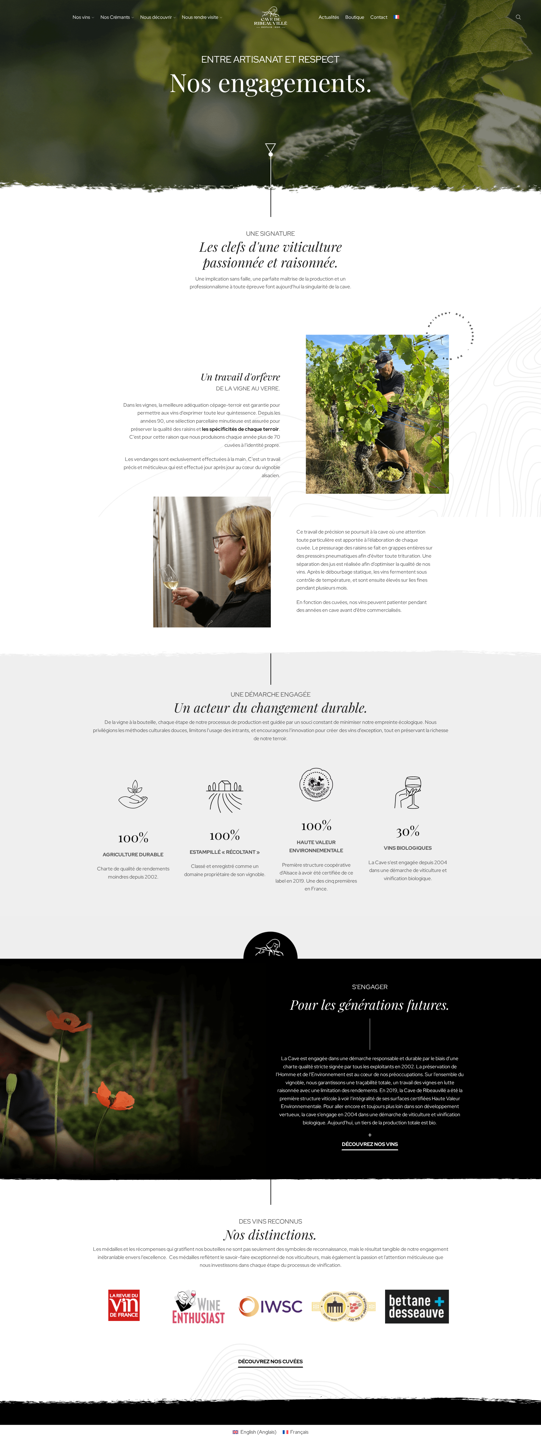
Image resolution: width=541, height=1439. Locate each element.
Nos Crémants (115, 17)
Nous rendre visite (200, 17)
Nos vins (81, 17)
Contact (378, 17)
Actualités (329, 17)
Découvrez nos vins (370, 1144)
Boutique (354, 17)
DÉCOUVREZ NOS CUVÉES (270, 1361)
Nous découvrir (156, 17)
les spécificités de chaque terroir (240, 429)
